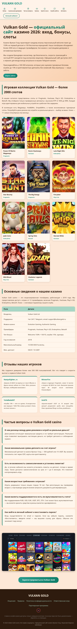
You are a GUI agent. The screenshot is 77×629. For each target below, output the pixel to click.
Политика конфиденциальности (39, 601)
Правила (20, 601)
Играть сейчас (10, 76)
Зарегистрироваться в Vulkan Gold (38, 580)
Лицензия (11, 601)
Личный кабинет (11, 16)
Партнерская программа (38, 605)
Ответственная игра (62, 601)
